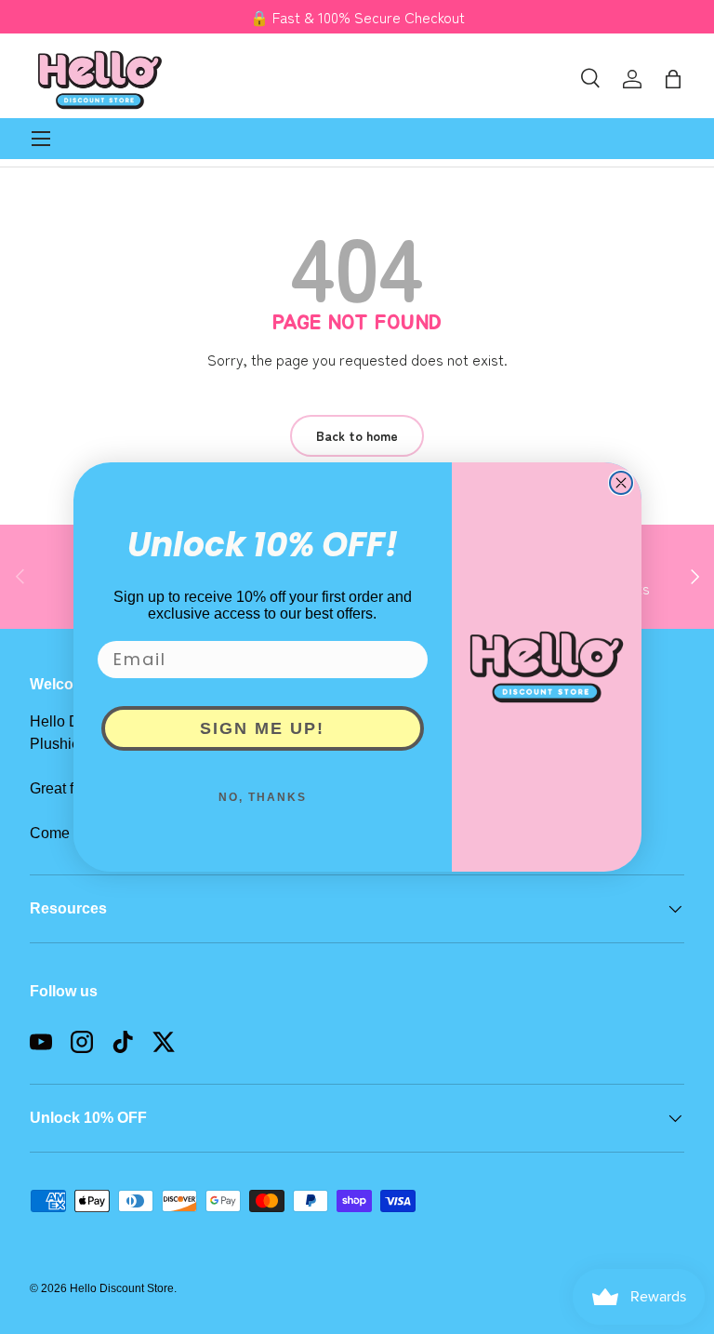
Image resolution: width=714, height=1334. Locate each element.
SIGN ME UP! (262, 728)
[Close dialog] (621, 483)
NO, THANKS (262, 797)
